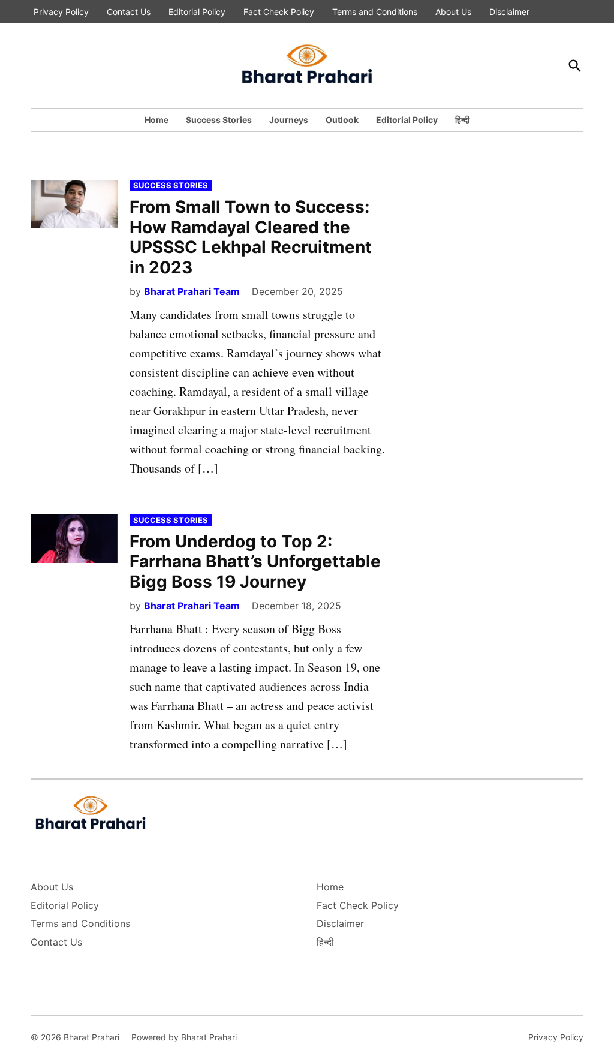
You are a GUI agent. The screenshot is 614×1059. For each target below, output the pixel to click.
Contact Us (129, 12)
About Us (453, 12)
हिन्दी (462, 120)
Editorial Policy (196, 12)
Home (156, 120)
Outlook (342, 120)
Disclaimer (509, 12)
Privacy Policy (61, 12)
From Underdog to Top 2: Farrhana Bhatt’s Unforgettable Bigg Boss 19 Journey (255, 561)
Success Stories (219, 120)
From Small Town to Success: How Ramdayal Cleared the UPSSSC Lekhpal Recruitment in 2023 (251, 237)
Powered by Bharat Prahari (184, 1037)
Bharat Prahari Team (192, 291)
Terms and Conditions (374, 12)
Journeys (288, 120)
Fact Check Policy (278, 12)
